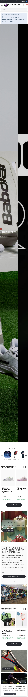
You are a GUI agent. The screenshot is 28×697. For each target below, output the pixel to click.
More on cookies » (20, 694)
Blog (14, 581)
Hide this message (10, 694)
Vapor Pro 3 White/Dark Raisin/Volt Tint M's (7, 490)
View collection (13, 505)
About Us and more (14, 576)
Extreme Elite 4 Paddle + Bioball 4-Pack (7, 632)
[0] (26, 5)
